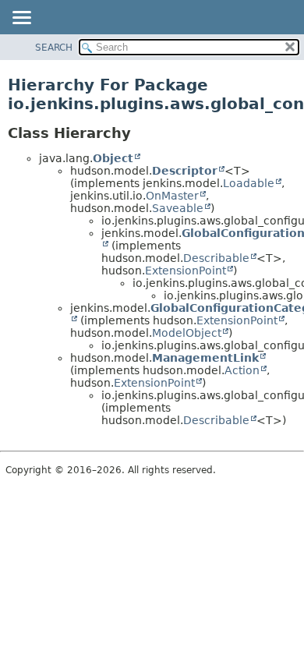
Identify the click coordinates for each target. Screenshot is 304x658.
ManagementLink (205, 358)
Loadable (248, 183)
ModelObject (186, 333)
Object (113, 158)
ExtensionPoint (185, 270)
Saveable (177, 208)
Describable (216, 258)
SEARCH (53, 47)
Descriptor (184, 170)
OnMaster (172, 195)
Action (242, 370)
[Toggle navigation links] (21, 19)
